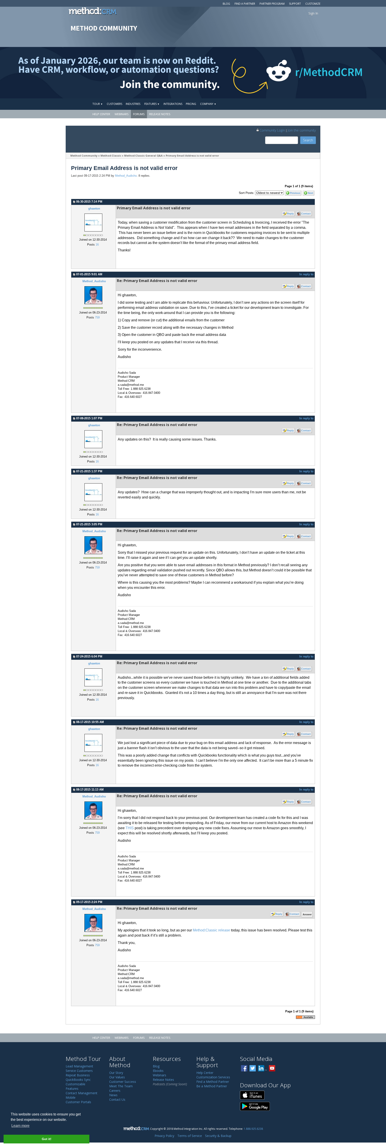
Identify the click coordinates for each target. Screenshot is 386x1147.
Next (310, 193)
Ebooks (158, 1071)
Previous (295, 193)
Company (208, 104)
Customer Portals (78, 1102)
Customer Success (122, 1081)
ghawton (94, 208)
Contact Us (117, 1099)
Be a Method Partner (211, 1086)
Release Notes (159, 114)
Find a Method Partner (212, 1081)
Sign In (313, 13)
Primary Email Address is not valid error (192, 155)
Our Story (116, 1073)
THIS (130, 828)
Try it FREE (299, 104)
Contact (306, 213)
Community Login (272, 130)
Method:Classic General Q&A (143, 155)
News (113, 1095)
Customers (114, 104)
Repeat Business (78, 1075)
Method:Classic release (211, 930)
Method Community (83, 155)
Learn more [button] (20, 1126)
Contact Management (81, 1093)
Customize (312, 4)
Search (308, 140)
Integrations (173, 104)
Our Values (117, 1077)
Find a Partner (245, 4)
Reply (290, 213)
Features (151, 104)
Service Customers (79, 1071)
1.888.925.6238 (253, 1128)
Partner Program (272, 4)
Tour (97, 104)
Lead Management (79, 1066)
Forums (139, 114)
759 (97, 317)
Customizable (75, 1084)
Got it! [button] (46, 1139)
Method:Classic (111, 155)
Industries (133, 104)
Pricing (191, 104)
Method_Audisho (126, 175)
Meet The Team (121, 1086)
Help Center (101, 114)
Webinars (122, 114)
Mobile (71, 1097)
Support (295, 4)
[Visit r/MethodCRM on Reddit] (343, 72)
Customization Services (213, 1077)
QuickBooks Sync (78, 1079)
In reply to (306, 274)
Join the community (302, 130)
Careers (114, 1090)
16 (97, 244)
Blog (226, 4)
